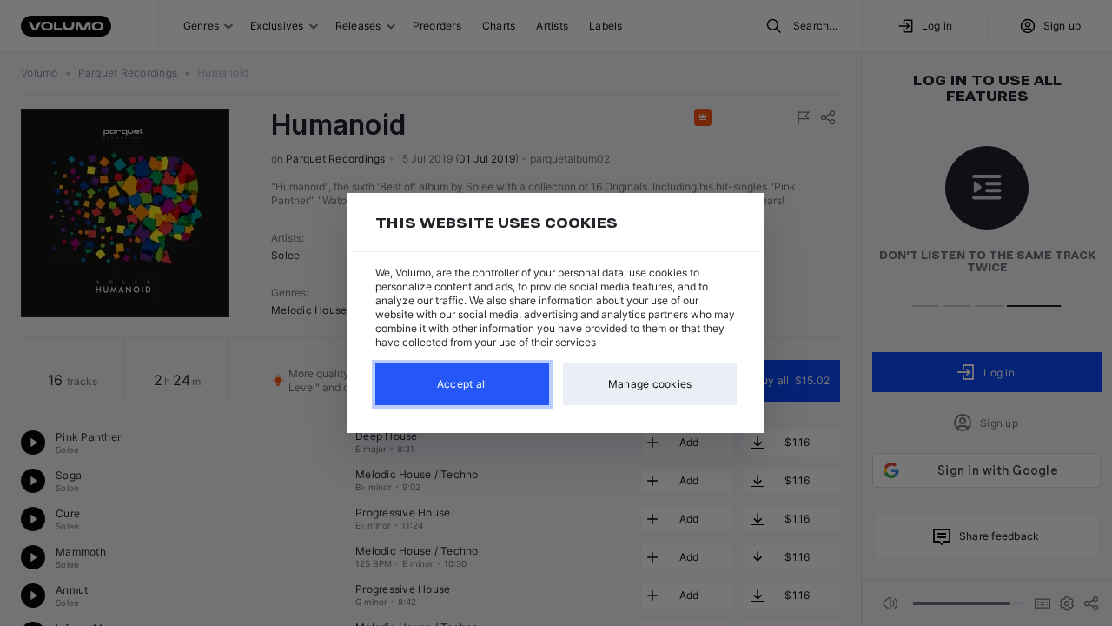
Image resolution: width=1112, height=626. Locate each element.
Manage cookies (650, 383)
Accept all (462, 383)
